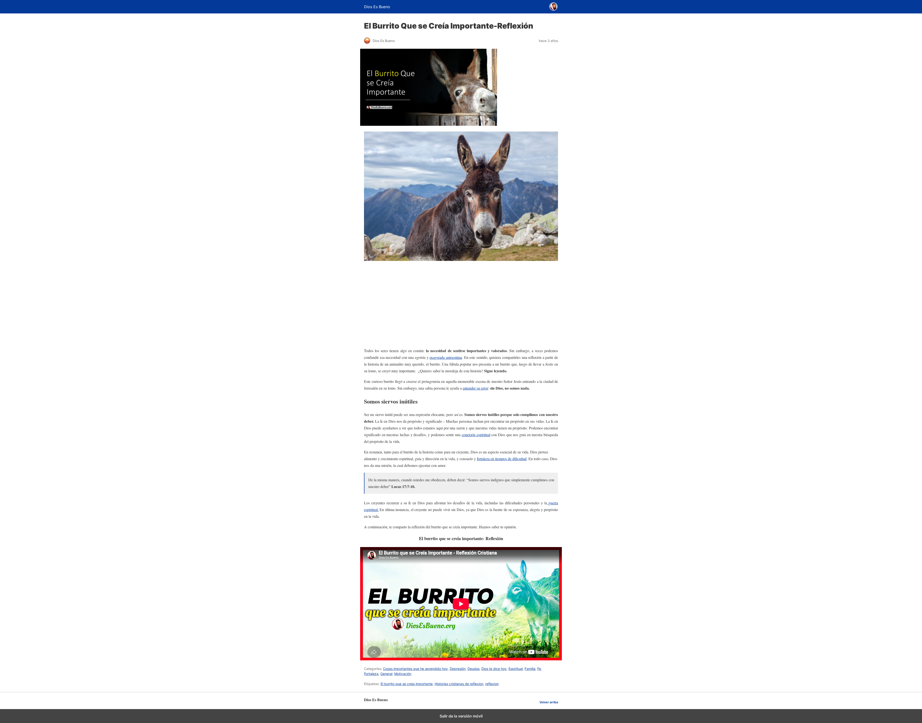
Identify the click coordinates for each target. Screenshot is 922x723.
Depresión (458, 669)
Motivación (402, 674)
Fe (539, 669)
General (386, 674)
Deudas (473, 669)
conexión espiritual (476, 434)
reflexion (492, 684)
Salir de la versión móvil (461, 716)
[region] (461, 305)
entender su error (475, 388)
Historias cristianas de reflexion (459, 684)
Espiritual (516, 669)
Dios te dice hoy (494, 669)
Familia (530, 669)
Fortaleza (371, 674)
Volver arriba (549, 702)
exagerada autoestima (446, 357)
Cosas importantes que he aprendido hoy (415, 669)
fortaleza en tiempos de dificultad (502, 458)
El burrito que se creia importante (407, 684)
